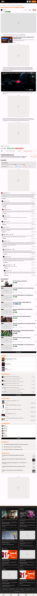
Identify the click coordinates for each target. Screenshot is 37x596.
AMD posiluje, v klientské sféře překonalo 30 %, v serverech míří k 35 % (14, 462)
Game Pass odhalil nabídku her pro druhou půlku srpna (23, 288)
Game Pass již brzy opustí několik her (20, 281)
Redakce (15, 42)
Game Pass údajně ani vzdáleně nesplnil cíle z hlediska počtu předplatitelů (23, 331)
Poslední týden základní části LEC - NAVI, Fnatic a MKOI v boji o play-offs (9, 563)
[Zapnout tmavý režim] (30, 1)
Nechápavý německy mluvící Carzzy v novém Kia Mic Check (9, 565)
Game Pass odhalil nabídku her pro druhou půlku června (23, 344)
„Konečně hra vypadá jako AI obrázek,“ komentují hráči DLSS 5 (9, 526)
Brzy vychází (3, 355)
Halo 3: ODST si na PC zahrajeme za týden (16, 5)
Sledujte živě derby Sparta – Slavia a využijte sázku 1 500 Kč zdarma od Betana (9, 523)
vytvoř (24, 164)
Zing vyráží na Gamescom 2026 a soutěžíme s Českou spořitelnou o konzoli (23, 38)
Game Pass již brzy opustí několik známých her (22, 316)
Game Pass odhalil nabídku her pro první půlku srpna (23, 295)
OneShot (5, 209)
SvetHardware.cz (4, 463)
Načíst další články (18, 352)
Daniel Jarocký (15, 299)
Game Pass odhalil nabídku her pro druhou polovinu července (23, 310)
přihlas (15, 164)
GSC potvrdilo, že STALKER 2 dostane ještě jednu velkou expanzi (13, 455)
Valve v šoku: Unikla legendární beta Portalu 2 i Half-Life (9, 520)
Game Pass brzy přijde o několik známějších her (22, 302)
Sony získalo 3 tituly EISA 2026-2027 (25, 585)
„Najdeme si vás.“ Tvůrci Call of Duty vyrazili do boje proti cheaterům (27, 523)
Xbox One (9, 11)
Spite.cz (3, 456)
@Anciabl (4, 250)
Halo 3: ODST (4, 5)
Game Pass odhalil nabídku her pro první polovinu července (24, 323)
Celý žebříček (18, 438)
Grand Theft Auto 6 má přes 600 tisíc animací (26, 545)
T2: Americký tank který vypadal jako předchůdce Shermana (27, 565)
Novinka (8, 5)
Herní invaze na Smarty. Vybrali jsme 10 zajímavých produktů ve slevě (27, 520)
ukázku (24, 157)
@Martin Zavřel (5, 242)
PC (6, 11)
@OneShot (4, 202)
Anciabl (4, 201)
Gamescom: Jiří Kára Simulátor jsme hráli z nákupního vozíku (12, 470)
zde (17, 157)
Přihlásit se (34, 1)
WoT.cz (3, 467)
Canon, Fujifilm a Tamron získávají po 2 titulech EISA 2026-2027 (27, 583)
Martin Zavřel (5, 234)
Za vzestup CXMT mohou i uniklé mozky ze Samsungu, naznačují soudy (8, 586)
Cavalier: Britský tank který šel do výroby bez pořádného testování (13, 466)
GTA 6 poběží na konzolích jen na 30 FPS (8, 544)
